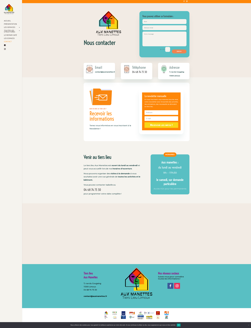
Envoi (179, 51)
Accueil (7, 21)
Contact (8, 42)
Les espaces (9, 38)
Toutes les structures (9, 31)
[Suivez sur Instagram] (177, 286)
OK (179, 325)
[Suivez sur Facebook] (170, 286)
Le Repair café (10, 35)
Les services (9, 27)
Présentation (10, 24)
